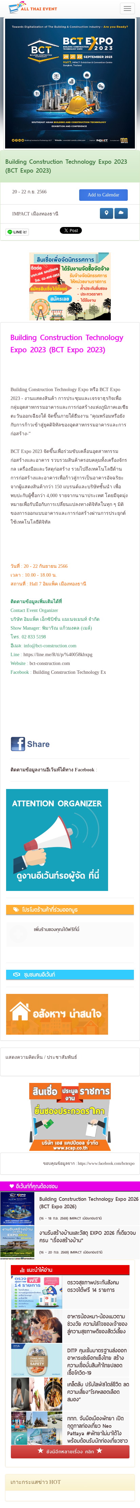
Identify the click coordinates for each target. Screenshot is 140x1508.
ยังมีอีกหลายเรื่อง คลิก (70, 1451)
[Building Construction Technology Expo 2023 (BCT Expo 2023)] (70, 83)
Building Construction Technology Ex (69, 672)
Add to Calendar (103, 194)
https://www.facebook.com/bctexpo (106, 1163)
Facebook (84, 769)
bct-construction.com (50, 663)
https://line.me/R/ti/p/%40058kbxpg (57, 654)
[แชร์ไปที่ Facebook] (31, 743)
